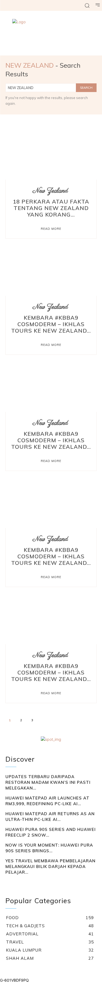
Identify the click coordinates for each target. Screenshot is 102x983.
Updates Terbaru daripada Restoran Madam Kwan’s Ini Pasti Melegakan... (48, 782)
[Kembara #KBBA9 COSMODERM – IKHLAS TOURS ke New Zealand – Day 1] (51, 617)
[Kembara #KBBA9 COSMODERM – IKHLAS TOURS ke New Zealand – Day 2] (51, 501)
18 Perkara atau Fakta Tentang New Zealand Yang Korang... (51, 208)
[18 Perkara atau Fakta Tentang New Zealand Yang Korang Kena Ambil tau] (51, 152)
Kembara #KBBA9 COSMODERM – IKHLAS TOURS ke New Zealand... (51, 324)
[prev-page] (8, 882)
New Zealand (50, 190)
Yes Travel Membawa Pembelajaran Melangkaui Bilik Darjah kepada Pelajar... (50, 866)
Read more (51, 229)
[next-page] (44, 721)
